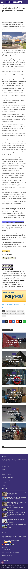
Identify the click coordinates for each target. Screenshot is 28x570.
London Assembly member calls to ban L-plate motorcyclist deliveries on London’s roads (14, 358)
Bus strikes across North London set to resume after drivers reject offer (14, 340)
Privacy (3, 485)
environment (20, 311)
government (5, 313)
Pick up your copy (6, 466)
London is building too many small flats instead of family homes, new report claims (14, 431)
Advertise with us (6, 472)
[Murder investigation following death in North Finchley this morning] (4, 499)
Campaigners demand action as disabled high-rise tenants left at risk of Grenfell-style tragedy (14, 394)
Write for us (4, 469)
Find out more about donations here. (10, 540)
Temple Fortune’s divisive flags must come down (15, 520)
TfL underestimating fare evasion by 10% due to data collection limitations (14, 376)
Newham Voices (22, 567)
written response (8, 158)
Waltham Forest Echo (16, 565)
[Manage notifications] (2, 562)
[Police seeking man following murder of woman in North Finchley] (4, 504)
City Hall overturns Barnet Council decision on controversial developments (16, 508)
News (3, 5)
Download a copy (6, 480)
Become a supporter (6, 474)
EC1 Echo (14, 569)
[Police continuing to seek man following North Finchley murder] (4, 493)
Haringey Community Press (12, 567)
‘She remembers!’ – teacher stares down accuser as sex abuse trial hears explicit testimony (16, 526)
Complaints (4, 482)
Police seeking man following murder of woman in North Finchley (16, 503)
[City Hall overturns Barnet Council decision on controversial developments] (4, 509)
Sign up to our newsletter (7, 477)
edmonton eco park (10, 311)
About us (4, 464)
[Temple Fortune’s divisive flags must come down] (4, 521)
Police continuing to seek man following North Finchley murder (16, 492)
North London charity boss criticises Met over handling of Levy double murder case (16, 514)
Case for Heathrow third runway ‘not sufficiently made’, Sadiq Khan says (14, 413)
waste (3, 316)
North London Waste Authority (17, 313)
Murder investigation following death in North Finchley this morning (16, 498)
